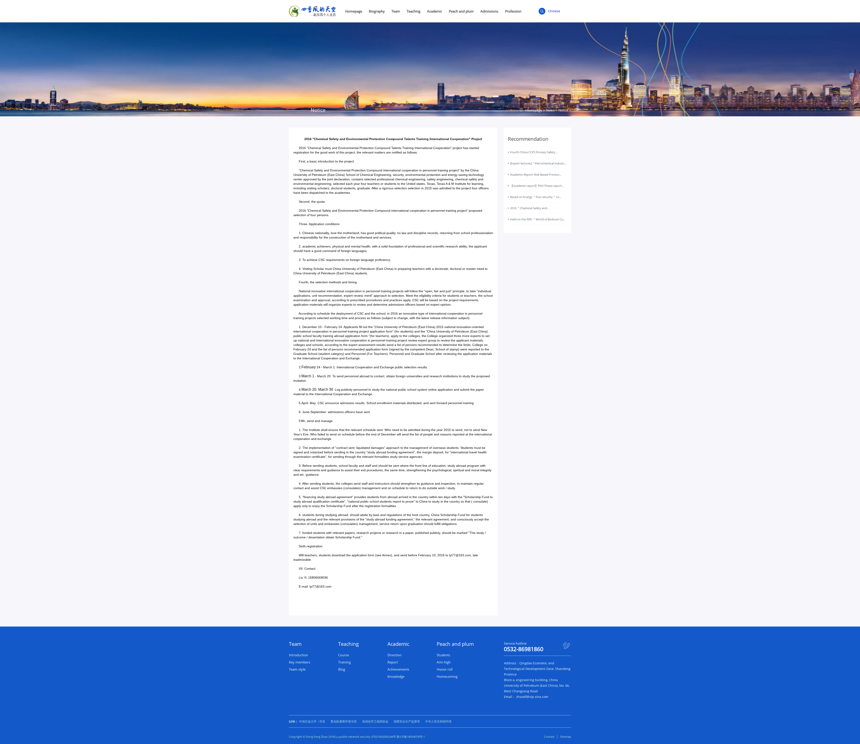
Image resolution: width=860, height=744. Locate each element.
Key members (299, 662)
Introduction (298, 655)
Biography (377, 11)
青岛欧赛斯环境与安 (344, 721)
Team (395, 11)
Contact (549, 737)
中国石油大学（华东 (312, 721)
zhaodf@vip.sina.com (532, 697)
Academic (434, 11)
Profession (513, 11)
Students (443, 655)
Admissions (489, 11)
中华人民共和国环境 (438, 721)
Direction (394, 655)
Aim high (444, 662)
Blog (341, 669)
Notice (563, 110)
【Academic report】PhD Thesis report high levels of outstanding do (536, 187)
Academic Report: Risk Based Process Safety (534, 176)
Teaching (413, 11)
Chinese (554, 11)
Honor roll (445, 669)
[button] (393, 519)
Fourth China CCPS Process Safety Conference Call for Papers (532, 154)
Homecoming (447, 676)
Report (392, 662)
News (550, 110)
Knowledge (395, 676)
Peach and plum (461, 11)
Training (344, 662)
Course (343, 655)
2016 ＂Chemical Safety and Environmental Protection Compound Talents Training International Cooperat (536, 210)
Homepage (353, 11)
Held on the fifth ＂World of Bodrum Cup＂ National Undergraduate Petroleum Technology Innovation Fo (537, 221)
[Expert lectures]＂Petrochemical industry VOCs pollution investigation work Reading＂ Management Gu (538, 165)
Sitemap (565, 737)
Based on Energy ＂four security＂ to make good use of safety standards (534, 199)
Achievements (398, 669)
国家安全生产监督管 (407, 721)
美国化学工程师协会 (375, 721)
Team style (297, 669)
